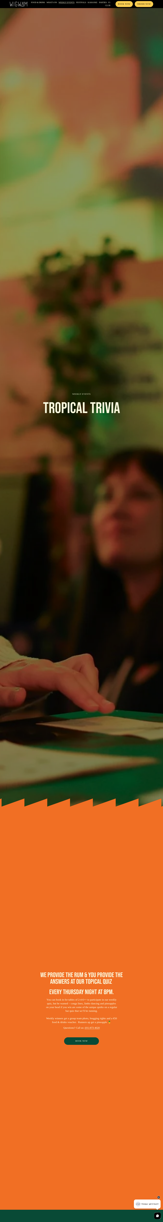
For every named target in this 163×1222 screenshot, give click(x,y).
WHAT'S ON (52, 2)
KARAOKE (92, 2)
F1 (109, 2)
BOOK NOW (124, 4)
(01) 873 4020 (92, 1027)
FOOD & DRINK (38, 2)
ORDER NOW (144, 4)
